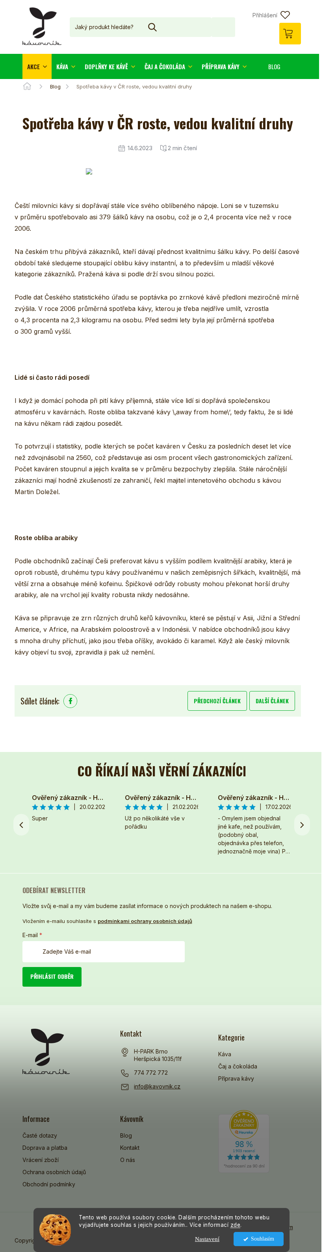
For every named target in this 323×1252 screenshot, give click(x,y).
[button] (302, 825)
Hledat (223, 27)
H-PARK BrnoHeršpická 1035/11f (158, 1055)
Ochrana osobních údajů (54, 1172)
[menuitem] (37, 66)
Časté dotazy (39, 1135)
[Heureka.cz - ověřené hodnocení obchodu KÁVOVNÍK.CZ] (243, 1141)
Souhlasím (262, 1239)
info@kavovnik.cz (157, 1086)
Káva (224, 1054)
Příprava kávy (236, 1078)
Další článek (272, 701)
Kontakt (129, 1147)
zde (235, 1225)
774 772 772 (151, 1072)
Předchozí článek (217, 701)
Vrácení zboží (40, 1159)
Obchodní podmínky (48, 1184)
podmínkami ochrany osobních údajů (145, 921)
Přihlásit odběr (52, 976)
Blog (126, 1135)
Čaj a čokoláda (237, 1066)
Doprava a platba (44, 1147)
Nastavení (207, 1239)
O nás (127, 1159)
